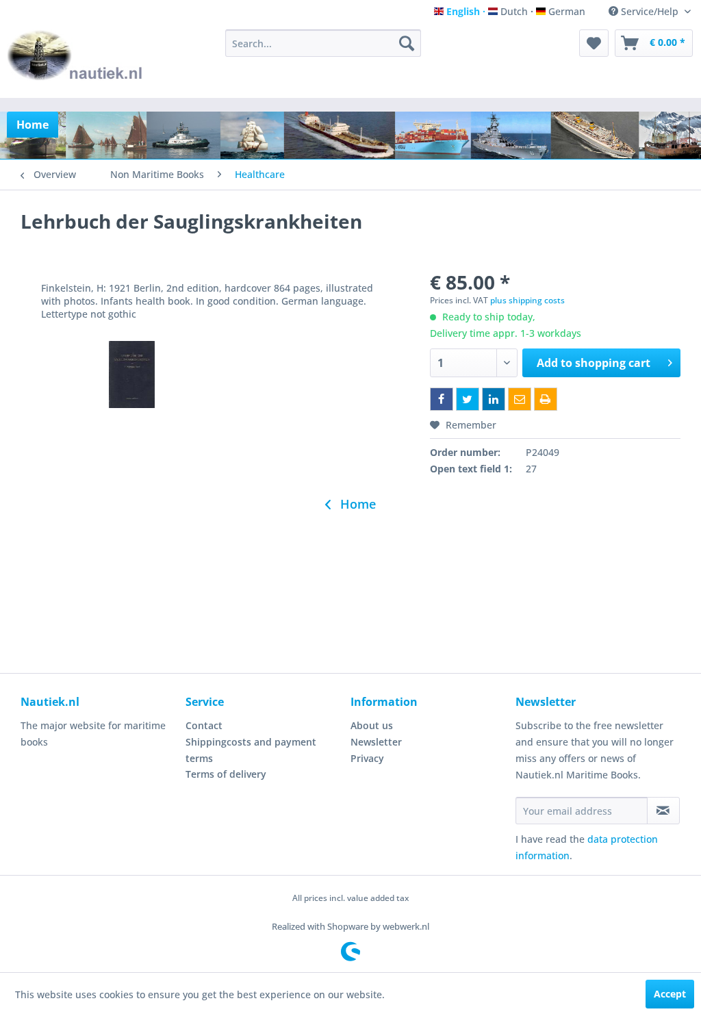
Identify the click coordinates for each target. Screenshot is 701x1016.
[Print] (546, 399)
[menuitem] (323, 43)
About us (371, 725)
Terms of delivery (226, 773)
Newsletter (376, 741)
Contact (204, 725)
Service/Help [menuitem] (649, 11)
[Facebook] (442, 399)
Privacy (367, 758)
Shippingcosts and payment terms (251, 750)
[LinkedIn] (494, 399)
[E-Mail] (520, 399)
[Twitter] (468, 399)
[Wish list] (594, 43)
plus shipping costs (527, 300)
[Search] (406, 43)
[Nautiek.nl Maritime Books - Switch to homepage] (75, 60)
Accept (670, 993)
